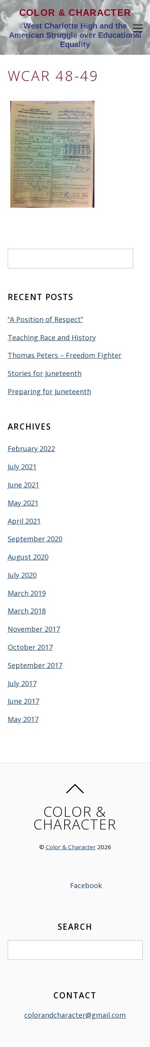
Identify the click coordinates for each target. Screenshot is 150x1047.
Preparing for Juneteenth (49, 391)
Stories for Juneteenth (45, 373)
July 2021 (22, 466)
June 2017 (23, 701)
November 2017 (34, 629)
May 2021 (23, 502)
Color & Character (71, 847)
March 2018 (27, 610)
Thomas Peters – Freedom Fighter (65, 355)
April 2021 (24, 521)
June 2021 (23, 484)
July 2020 (22, 575)
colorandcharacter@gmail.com (75, 1015)
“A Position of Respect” (45, 319)
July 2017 (22, 683)
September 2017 (35, 665)
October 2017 (30, 647)
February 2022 (31, 448)
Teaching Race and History (52, 337)
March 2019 (27, 593)
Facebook (85, 885)
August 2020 (28, 556)
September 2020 (35, 538)
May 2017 (23, 719)
